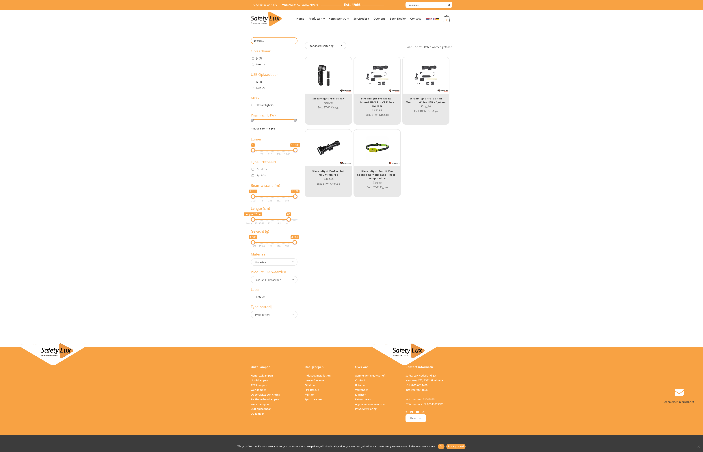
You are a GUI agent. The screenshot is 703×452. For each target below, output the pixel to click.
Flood (261, 169)
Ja (259, 58)
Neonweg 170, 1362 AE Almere (424, 380)
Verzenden (362, 390)
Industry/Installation (318, 375)
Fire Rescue (312, 390)
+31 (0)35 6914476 (416, 385)
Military (310, 394)
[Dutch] (427, 19)
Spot (260, 175)
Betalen (360, 385)
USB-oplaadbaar (261, 409)
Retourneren (363, 399)
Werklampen (259, 390)
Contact (360, 380)
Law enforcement (316, 380)
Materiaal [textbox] (261, 262)
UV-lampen (258, 413)
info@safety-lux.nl (417, 390)
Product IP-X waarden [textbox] (268, 280)
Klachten (360, 394)
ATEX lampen (259, 385)
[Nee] (698, 446)
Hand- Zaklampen (262, 375)
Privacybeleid (456, 446)
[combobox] (274, 262)
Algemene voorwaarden (370, 404)
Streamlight (265, 105)
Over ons (415, 418)
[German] (437, 19)
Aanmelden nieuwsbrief (370, 375)
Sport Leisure (313, 399)
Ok (441, 446)
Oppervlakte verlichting (265, 394)
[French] (434, 19)
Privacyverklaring (366, 409)
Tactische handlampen (265, 399)
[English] (431, 19)
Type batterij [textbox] (262, 314)
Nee (260, 64)
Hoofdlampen (259, 380)
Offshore (310, 385)
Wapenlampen (260, 404)
